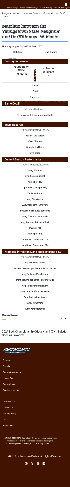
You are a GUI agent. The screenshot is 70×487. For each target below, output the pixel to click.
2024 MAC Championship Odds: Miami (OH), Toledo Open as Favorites (34, 333)
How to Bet (8, 378)
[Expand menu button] (66, 4)
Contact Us (8, 407)
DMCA (5, 419)
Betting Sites (9, 384)
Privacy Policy (9, 413)
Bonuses (7, 360)
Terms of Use (9, 401)
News (12, 59)
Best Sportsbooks (11, 390)
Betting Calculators (12, 372)
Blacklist (7, 366)
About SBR (8, 425)
